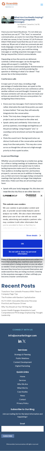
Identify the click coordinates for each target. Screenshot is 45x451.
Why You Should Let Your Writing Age (16, 307)
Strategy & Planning (22, 354)
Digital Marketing (22, 366)
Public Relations (22, 358)
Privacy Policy (22, 403)
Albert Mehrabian (8, 42)
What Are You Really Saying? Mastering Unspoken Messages (28, 19)
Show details (31, 235)
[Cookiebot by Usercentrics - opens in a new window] (27, 195)
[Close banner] (41, 195)
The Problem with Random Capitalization (18, 297)
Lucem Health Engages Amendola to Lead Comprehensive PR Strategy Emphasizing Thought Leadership (22, 312)
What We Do (22, 388)
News (22, 395)
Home (22, 376)
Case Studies (22, 392)
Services (22, 380)
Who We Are (22, 384)
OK (22, 244)
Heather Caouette (27, 24)
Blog (24, 27)
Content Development (22, 362)
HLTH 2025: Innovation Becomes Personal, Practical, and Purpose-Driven (19, 302)
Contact (22, 399)
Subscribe (7, 436)
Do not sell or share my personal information (22, 253)
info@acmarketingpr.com (22, 335)
